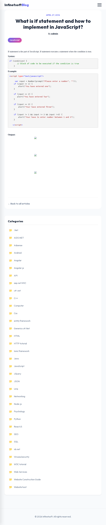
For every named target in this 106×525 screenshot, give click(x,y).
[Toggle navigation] (99, 4)
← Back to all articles (19, 203)
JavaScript (15, 40)
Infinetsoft (16, 5)
